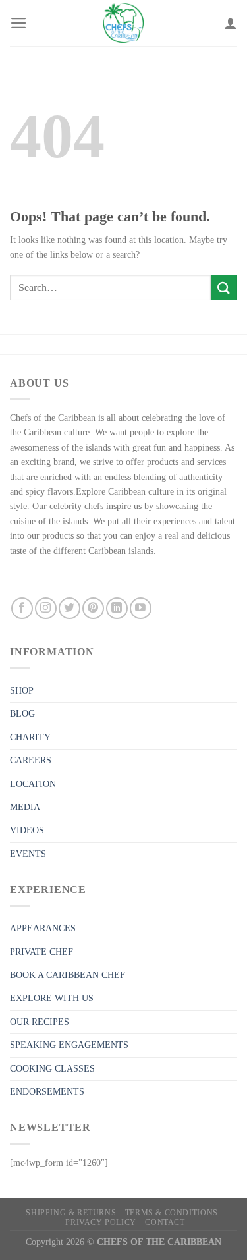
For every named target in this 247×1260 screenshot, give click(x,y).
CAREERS (30, 760)
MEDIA (25, 807)
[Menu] (19, 23)
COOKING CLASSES (52, 1069)
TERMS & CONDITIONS (171, 1212)
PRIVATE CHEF (41, 952)
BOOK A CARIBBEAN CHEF (67, 975)
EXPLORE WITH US (52, 998)
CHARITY (30, 737)
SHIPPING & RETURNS (71, 1212)
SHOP (22, 691)
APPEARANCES (43, 928)
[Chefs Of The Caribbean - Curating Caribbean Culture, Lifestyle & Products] (123, 23)
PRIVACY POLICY (100, 1222)
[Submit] (224, 287)
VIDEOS (27, 830)
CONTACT (164, 1222)
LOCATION (33, 784)
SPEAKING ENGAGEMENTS (69, 1045)
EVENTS (28, 854)
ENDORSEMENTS (47, 1092)
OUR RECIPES (39, 1022)
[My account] (230, 23)
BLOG (22, 714)
